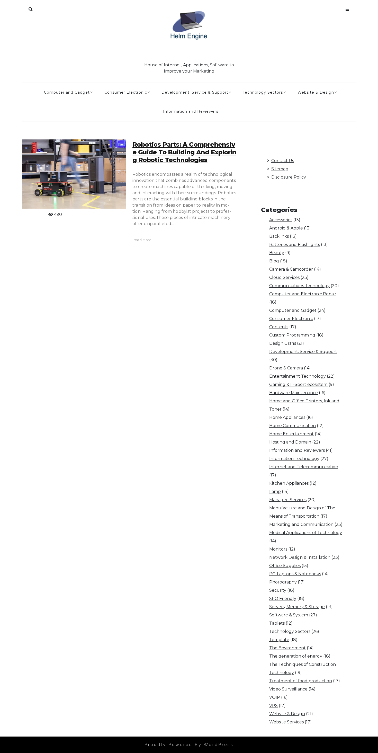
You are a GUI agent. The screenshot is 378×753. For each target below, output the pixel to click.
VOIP (274, 697)
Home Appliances (287, 417)
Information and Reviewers (190, 111)
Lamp (275, 491)
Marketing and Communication (301, 524)
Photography (283, 582)
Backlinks (279, 236)
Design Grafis (282, 343)
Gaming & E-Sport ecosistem (298, 384)
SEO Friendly (282, 598)
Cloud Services (284, 277)
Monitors (278, 549)
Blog (274, 261)
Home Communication (292, 425)
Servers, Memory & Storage (297, 606)
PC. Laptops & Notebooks (295, 573)
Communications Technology (299, 285)
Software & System (288, 615)
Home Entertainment (291, 433)
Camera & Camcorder (291, 269)
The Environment (287, 647)
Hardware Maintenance (293, 392)
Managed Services (288, 499)
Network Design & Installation (299, 557)
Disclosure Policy (288, 177)
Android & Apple (286, 228)
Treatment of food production (300, 680)
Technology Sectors (263, 92)
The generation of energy (295, 656)
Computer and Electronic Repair (302, 293)
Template (279, 639)
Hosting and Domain (290, 442)
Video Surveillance (288, 689)
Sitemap (279, 168)
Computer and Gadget (67, 92)
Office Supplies (285, 565)
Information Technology (294, 458)
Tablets (277, 623)
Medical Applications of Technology (305, 532)
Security (277, 590)
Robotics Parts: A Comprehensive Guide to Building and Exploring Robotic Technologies (184, 152)
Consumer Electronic (125, 92)
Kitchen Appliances (289, 483)
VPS (273, 705)
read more (142, 240)
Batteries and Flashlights (294, 244)
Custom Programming (292, 335)
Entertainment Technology (297, 376)
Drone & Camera (286, 368)
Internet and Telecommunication (303, 466)
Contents (278, 326)
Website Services (286, 722)
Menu (347, 8)
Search (30, 8)
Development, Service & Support (194, 92)
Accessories (280, 219)
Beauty (276, 252)
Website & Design (316, 92)
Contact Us (282, 160)
